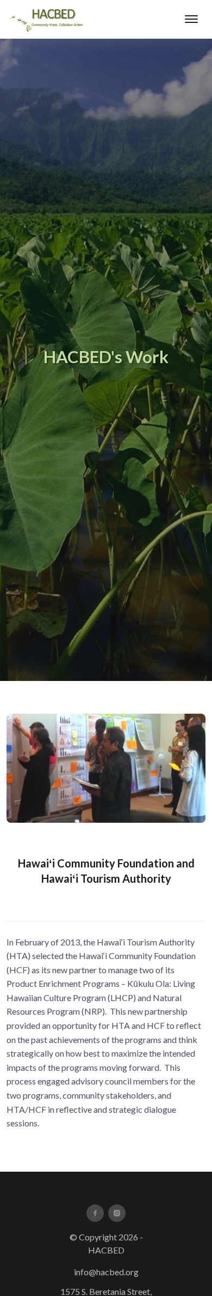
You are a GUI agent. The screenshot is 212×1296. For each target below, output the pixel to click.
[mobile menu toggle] (191, 19)
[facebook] (95, 1213)
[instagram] (117, 1213)
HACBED (106, 1250)
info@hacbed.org (106, 1272)
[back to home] (47, 19)
